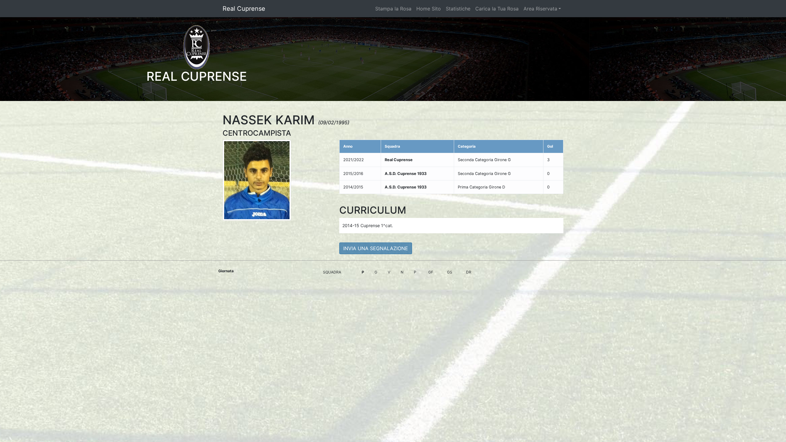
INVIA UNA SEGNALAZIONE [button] (375, 248)
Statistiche (458, 9)
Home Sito (428, 9)
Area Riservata (540, 9)
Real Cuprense (244, 8)
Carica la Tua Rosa (497, 9)
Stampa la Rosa (393, 9)
